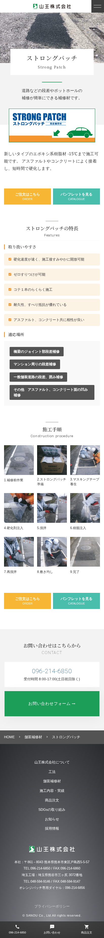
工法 (52, 772)
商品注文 (52, 800)
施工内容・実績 (52, 791)
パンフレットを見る (76, 196)
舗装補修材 (52, 781)
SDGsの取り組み (51, 809)
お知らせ (52, 819)
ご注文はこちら (27, 196)
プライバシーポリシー (52, 906)
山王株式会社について (52, 762)
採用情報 (52, 828)
